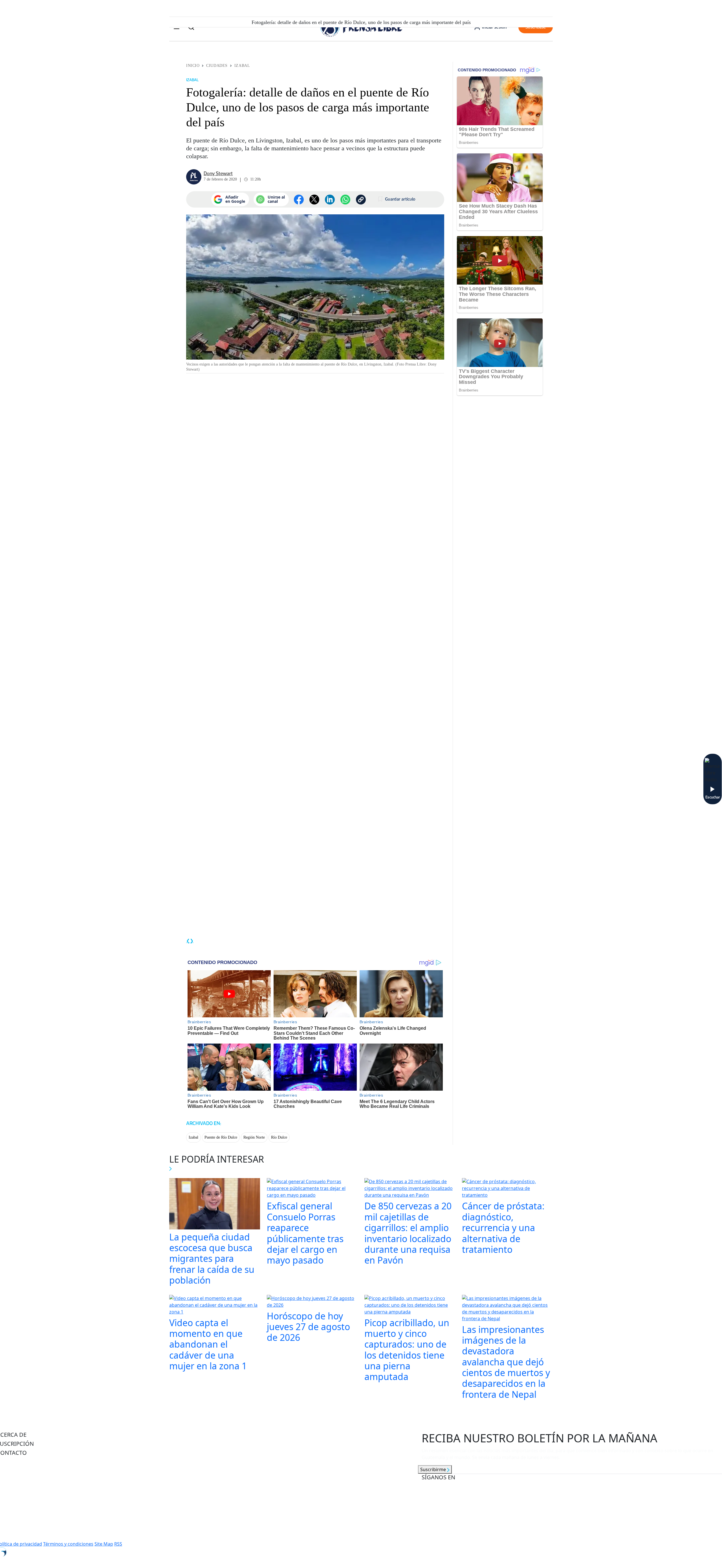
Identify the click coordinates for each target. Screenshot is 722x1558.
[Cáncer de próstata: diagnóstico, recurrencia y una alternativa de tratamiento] (507, 1189)
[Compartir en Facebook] (298, 199)
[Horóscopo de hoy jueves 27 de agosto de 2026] (312, 1302)
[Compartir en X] (314, 199)
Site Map (103, 1544)
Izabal (242, 65)
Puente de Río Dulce (220, 1137)
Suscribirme (433, 1469)
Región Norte (254, 1137)
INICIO (192, 65)
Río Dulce (279, 1137)
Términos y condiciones (68, 1544)
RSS (118, 1544)
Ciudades (216, 65)
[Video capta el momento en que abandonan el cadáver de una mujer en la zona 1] (214, 1305)
